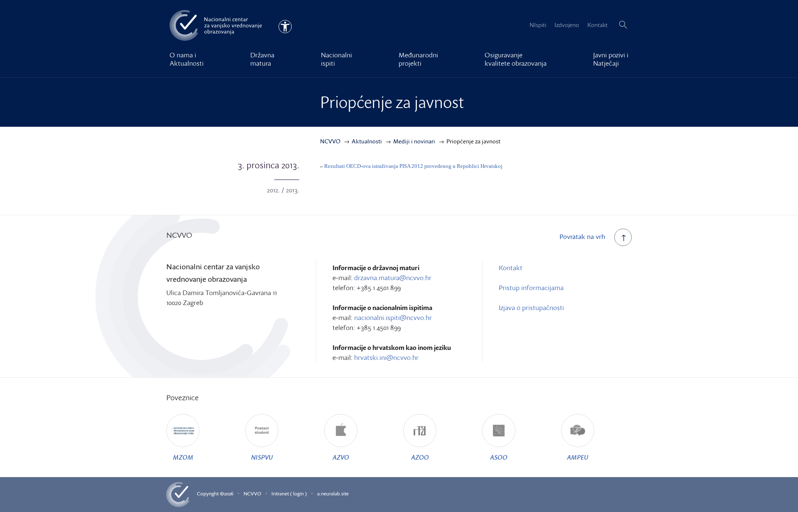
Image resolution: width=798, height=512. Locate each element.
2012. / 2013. (283, 189)
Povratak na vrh (582, 236)
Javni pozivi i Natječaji (610, 59)
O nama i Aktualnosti (187, 59)
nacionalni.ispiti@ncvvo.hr (393, 317)
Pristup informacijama (531, 287)
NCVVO (252, 493)
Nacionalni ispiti (336, 59)
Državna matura (262, 59)
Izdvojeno (566, 25)
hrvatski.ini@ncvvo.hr (386, 357)
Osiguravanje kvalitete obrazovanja (516, 59)
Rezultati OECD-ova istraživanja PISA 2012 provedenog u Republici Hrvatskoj (413, 166)
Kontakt (597, 25)
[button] (623, 25)
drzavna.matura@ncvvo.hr (392, 277)
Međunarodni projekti (418, 59)
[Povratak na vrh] (623, 237)
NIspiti (538, 25)
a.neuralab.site (333, 493)
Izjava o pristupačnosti (531, 307)
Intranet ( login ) (289, 493)
